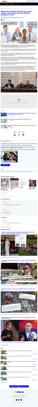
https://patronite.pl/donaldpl (30, 149)
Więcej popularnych (5, 345)
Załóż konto (34, 1)
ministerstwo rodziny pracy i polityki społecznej (16, 17)
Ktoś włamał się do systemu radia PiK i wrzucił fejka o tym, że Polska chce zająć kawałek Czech (21, 366)
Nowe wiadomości (4, 382)
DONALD (2, 8)
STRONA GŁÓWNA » (5, 165)
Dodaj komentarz (4, 192)
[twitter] (4, 19)
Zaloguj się (29, 1)
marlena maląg (5, 17)
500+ (1, 17)
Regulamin (15, 397)
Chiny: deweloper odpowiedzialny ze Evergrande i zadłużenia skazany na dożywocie (20, 350)
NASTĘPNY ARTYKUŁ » (24, 386)
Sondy (17, 396)
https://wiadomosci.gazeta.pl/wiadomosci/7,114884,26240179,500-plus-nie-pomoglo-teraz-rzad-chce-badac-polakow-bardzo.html (17, 171)
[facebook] (2, 19)
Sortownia (11, 147)
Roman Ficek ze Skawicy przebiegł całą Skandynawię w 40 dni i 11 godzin (18, 377)
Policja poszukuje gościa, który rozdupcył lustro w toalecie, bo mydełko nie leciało (5, 190)
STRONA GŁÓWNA (14, 386)
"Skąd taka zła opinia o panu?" (32, 188)
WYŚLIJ (8, 19)
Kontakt (19, 396)
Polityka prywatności (21, 397)
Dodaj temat (23, 396)
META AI (21, 187)
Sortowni (12, 176)
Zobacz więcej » (11, 115)
